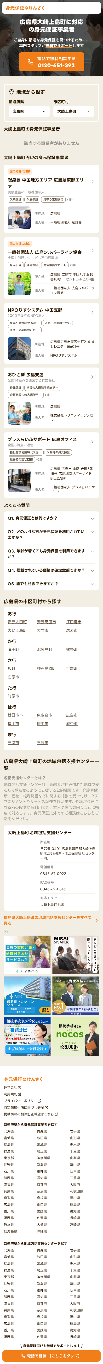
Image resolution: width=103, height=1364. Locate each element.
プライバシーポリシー (20, 1101)
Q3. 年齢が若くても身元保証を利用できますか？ (46, 554)
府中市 (42, 723)
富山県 (75, 1164)
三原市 (42, 743)
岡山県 (75, 1198)
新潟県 (42, 1164)
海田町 (13, 649)
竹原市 (13, 696)
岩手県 (75, 1131)
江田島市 (73, 622)
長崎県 (75, 1218)
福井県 (42, 1171)
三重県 (75, 1178)
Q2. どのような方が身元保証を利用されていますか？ (46, 535)
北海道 (9, 1131)
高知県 (75, 1211)
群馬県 (9, 1151)
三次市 (13, 743)
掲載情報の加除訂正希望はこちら (29, 1114)
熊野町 (72, 649)
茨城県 (42, 1144)
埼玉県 (42, 1151)
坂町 (11, 668)
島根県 (42, 1198)
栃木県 (75, 1144)
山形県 (75, 1138)
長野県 (9, 1164)
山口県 (42, 1204)
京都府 (42, 1184)
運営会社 (10, 1087)
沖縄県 (42, 1231)
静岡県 (9, 1178)
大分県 (42, 1224)
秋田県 (42, 1138)
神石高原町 (46, 668)
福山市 (13, 723)
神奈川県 (43, 1158)
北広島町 (44, 649)
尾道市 (72, 630)
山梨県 (75, 1158)
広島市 (72, 715)
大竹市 (42, 630)
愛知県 (42, 1178)
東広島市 (44, 715)
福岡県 (9, 1218)
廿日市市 (15, 715)
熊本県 (9, 1224)
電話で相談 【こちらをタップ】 (54, 1356)
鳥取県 (9, 1198)
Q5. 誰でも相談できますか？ (33, 584)
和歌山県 (76, 1191)
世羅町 (72, 668)
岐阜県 (75, 1171)
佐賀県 (42, 1218)
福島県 (9, 1144)
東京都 (9, 1158)
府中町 (72, 723)
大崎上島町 (17, 630)
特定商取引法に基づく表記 (24, 1107)
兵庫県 (9, 1191)
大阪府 (75, 1184)
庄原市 (13, 677)
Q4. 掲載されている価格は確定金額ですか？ (46, 570)
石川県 (9, 1171)
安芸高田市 (46, 622)
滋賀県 (9, 1184)
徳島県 (75, 1204)
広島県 (9, 1204)
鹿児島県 (10, 1231)
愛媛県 (42, 1211)
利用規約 (10, 1094)
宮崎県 (75, 1224)
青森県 (42, 1131)
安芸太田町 (17, 622)
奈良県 (42, 1191)
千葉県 (75, 1151)
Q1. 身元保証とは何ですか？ (33, 518)
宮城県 (9, 1138)
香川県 (9, 1211)
